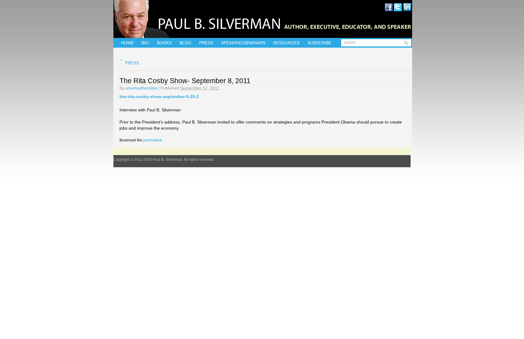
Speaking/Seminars (243, 42)
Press (206, 42)
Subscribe (319, 42)
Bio (145, 42)
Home (127, 42)
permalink (152, 139)
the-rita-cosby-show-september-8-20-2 (159, 96)
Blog (185, 42)
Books (164, 42)
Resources (286, 42)
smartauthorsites (141, 88)
